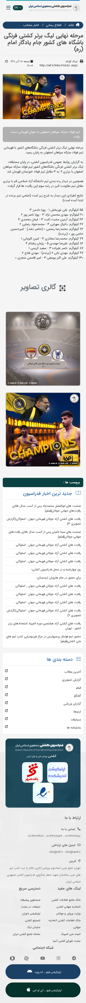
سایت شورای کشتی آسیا (66, 941)
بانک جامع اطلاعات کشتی (66, 900)
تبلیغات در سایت (30, 907)
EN (16, 7)
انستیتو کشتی (32, 920)
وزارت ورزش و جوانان (68, 913)
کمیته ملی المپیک (70, 934)
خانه (71, 25)
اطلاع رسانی (53, 25)
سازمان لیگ (33, 927)
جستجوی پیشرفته (30, 900)
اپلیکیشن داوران (31, 913)
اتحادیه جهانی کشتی (68, 907)
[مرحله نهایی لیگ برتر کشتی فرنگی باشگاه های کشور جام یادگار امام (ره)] (43, 349)
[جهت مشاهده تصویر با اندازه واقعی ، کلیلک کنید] (43, 96)
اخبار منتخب (31, 25)
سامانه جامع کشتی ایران (26, 934)
